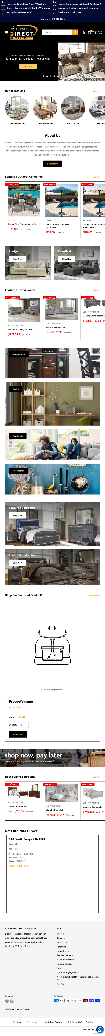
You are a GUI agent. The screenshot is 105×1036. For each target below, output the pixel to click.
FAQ (59, 968)
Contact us (62, 942)
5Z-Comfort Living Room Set (20, 329)
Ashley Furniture (16, 326)
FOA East (12, 220)
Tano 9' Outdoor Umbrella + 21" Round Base (58, 226)
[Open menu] (6, 32)
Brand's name (15, 707)
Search (60, 933)
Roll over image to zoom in (54, 690)
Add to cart (18, 734)
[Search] (75, 32)
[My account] (84, 32)
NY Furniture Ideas (65, 959)
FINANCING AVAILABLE (18, 866)
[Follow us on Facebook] (7, 1001)
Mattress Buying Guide (67, 972)
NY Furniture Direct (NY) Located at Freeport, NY (78, 978)
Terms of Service (65, 955)
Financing (61, 946)
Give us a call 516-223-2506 (52, 19)
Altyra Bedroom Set (54, 810)
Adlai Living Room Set (55, 327)
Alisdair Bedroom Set (17, 806)
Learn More (52, 163)
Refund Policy (63, 951)
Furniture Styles (64, 964)
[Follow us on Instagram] (12, 1001)
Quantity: (13, 724)
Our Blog (61, 984)
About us (61, 938)
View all (96, 91)
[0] (89, 32)
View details (94, 595)
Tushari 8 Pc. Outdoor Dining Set (22, 224)
